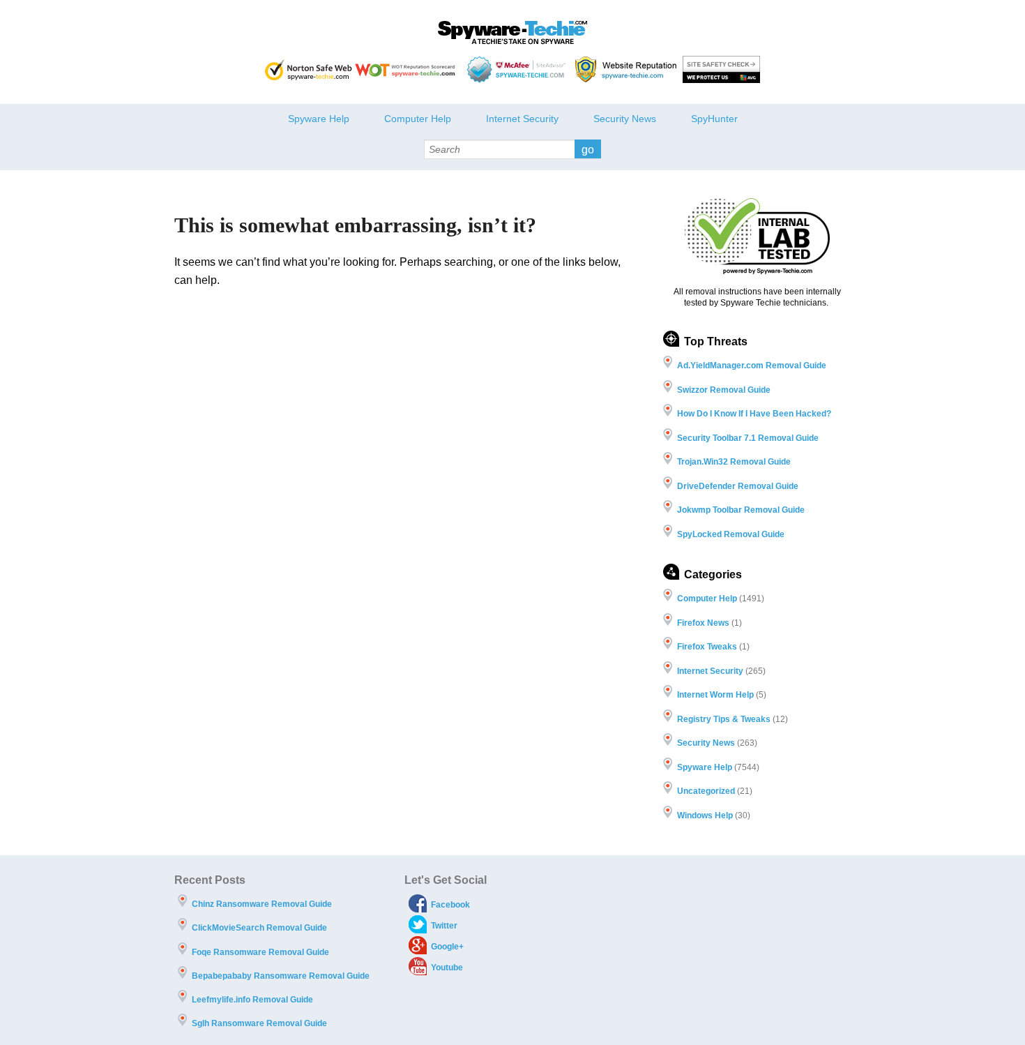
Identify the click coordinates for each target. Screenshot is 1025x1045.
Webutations (627, 69)
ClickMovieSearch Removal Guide (259, 928)
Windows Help (705, 815)
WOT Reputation (407, 69)
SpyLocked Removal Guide (730, 534)
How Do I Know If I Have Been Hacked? (754, 414)
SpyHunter (714, 118)
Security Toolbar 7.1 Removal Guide (748, 438)
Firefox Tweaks (707, 647)
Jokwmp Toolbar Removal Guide (741, 510)
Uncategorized (706, 791)
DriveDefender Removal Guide (737, 486)
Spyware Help (318, 118)
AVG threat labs (721, 69)
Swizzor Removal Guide (723, 390)
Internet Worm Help (715, 695)
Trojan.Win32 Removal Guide (734, 462)
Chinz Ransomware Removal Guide (262, 904)
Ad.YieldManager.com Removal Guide (751, 365)
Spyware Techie (512, 33)
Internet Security (522, 118)
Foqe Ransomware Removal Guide (260, 952)
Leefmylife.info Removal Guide (252, 1000)
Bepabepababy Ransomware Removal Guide (281, 976)
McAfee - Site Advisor (517, 69)
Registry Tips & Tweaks (723, 719)
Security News (624, 118)
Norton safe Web (308, 69)
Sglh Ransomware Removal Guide (259, 1023)
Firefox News (703, 623)
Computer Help (417, 118)
